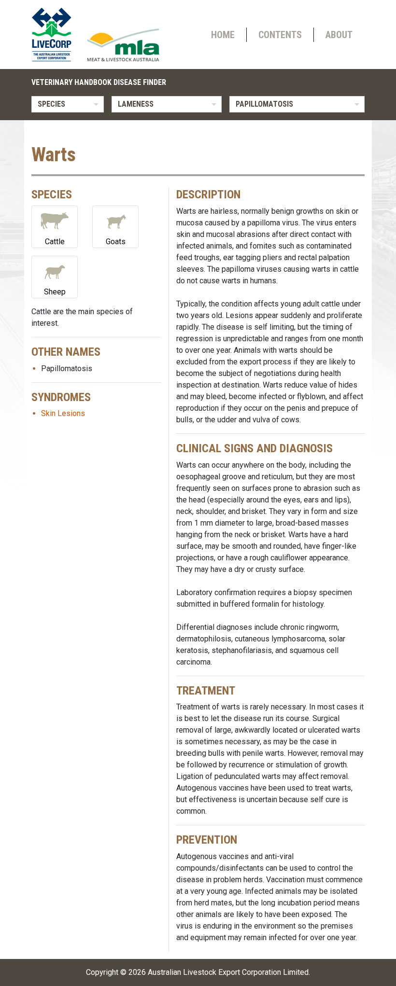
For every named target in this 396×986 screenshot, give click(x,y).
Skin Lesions (63, 413)
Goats (116, 241)
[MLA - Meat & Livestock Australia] (123, 44)
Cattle (55, 241)
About (339, 35)
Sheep (55, 291)
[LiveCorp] (55, 34)
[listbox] (67, 104)
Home (223, 35)
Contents (280, 35)
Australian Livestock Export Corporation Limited (228, 972)
